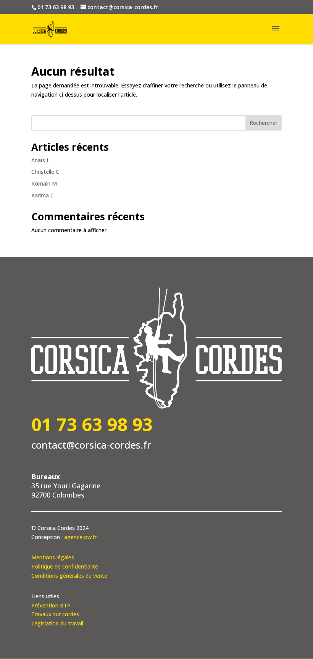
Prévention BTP (51, 605)
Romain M (44, 183)
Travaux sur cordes (55, 614)
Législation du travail (57, 623)
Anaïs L (40, 160)
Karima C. (43, 195)
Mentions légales (52, 557)
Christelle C (45, 171)
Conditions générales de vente (69, 575)
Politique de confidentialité (64, 566)
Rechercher (264, 122)
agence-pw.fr (80, 537)
